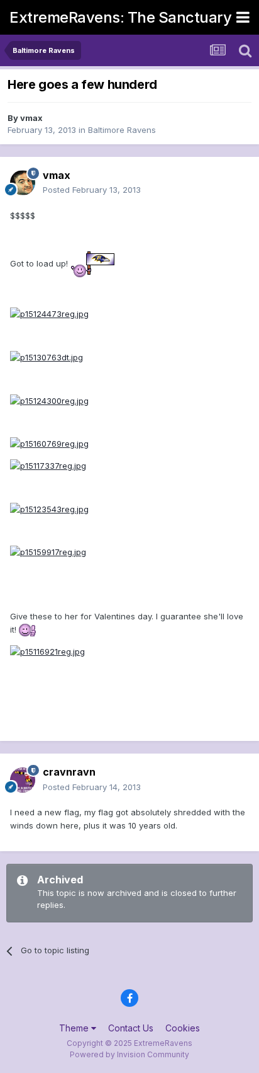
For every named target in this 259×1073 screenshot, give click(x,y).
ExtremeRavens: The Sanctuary (120, 17)
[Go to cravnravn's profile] (22, 780)
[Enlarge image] (92, 264)
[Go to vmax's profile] (22, 182)
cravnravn (69, 772)
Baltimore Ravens (122, 130)
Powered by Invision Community (129, 1054)
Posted (92, 190)
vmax (31, 118)
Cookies (182, 1028)
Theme (75, 1028)
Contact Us (130, 1028)
